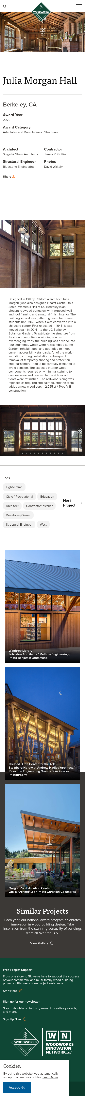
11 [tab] (62, 452)
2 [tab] (27, 452)
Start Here (10, 991)
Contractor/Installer (39, 506)
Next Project (69, 502)
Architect (12, 506)
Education (47, 496)
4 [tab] (35, 452)
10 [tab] (58, 452)
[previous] (5, 430)
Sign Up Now (12, 1019)
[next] (79, 430)
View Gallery (39, 943)
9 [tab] (54, 452)
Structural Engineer (19, 524)
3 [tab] (31, 452)
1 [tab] (23, 452)
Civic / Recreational (19, 496)
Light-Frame (14, 487)
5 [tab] (39, 452)
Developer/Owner (18, 515)
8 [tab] (50, 452)
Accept (14, 1087)
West (43, 524)
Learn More (50, 1077)
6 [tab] (42, 452)
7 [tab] (46, 452)
